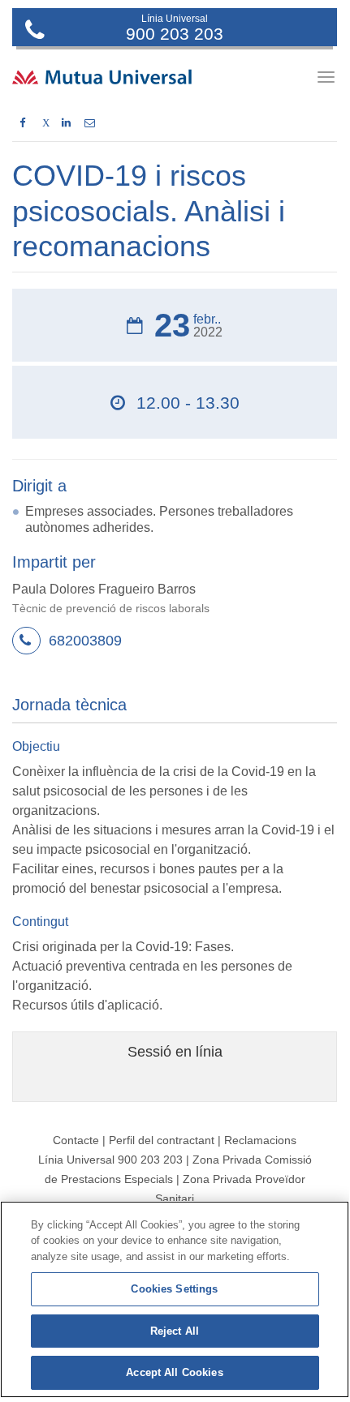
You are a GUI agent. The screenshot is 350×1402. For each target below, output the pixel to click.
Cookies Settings (174, 1289)
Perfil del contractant (161, 1140)
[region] (174, 1299)
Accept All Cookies (174, 1372)
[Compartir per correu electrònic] (90, 123)
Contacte (76, 1140)
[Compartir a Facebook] (22, 123)
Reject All (174, 1331)
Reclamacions (260, 1140)
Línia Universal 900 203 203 (110, 1159)
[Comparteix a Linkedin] (66, 123)
